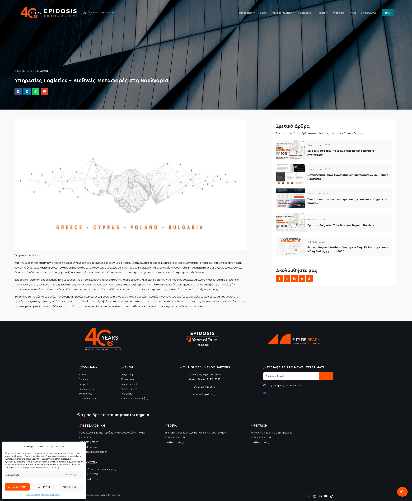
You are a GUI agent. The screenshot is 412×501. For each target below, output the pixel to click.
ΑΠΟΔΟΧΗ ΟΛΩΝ (17, 487)
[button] (387, 12)
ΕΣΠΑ (263, 12)
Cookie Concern (33, 494)
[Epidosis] (49, 12)
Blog (322, 12)
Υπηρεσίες (245, 12)
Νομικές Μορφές (282, 12)
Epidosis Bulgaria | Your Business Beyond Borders (340, 225)
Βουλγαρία (41, 71)
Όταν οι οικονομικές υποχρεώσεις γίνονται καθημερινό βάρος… (347, 201)
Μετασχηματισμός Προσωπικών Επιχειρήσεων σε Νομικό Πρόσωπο (347, 176)
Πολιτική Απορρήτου (50, 494)
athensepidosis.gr (204, 394)
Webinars (338, 12)
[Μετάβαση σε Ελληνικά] (265, 392)
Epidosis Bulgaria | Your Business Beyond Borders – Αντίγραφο (341, 152)
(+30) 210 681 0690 (204, 386)
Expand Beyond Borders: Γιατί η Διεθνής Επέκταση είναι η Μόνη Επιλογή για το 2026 (348, 249)
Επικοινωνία (368, 12)
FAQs (353, 12)
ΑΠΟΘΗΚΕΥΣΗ (70, 487)
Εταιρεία (305, 12)
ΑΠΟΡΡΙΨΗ (44, 487)
